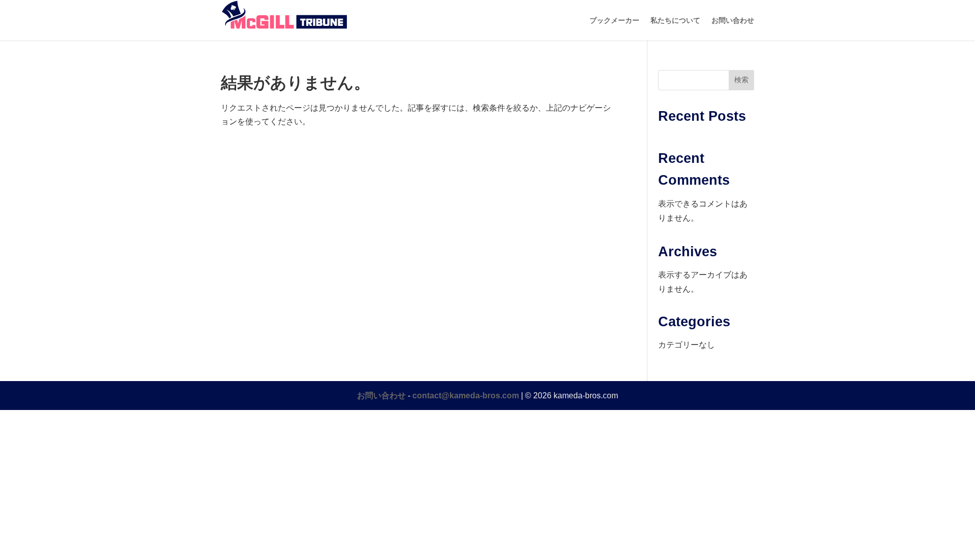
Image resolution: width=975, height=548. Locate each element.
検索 (741, 80)
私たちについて (675, 20)
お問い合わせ (732, 20)
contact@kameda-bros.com (465, 395)
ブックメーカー (614, 20)
